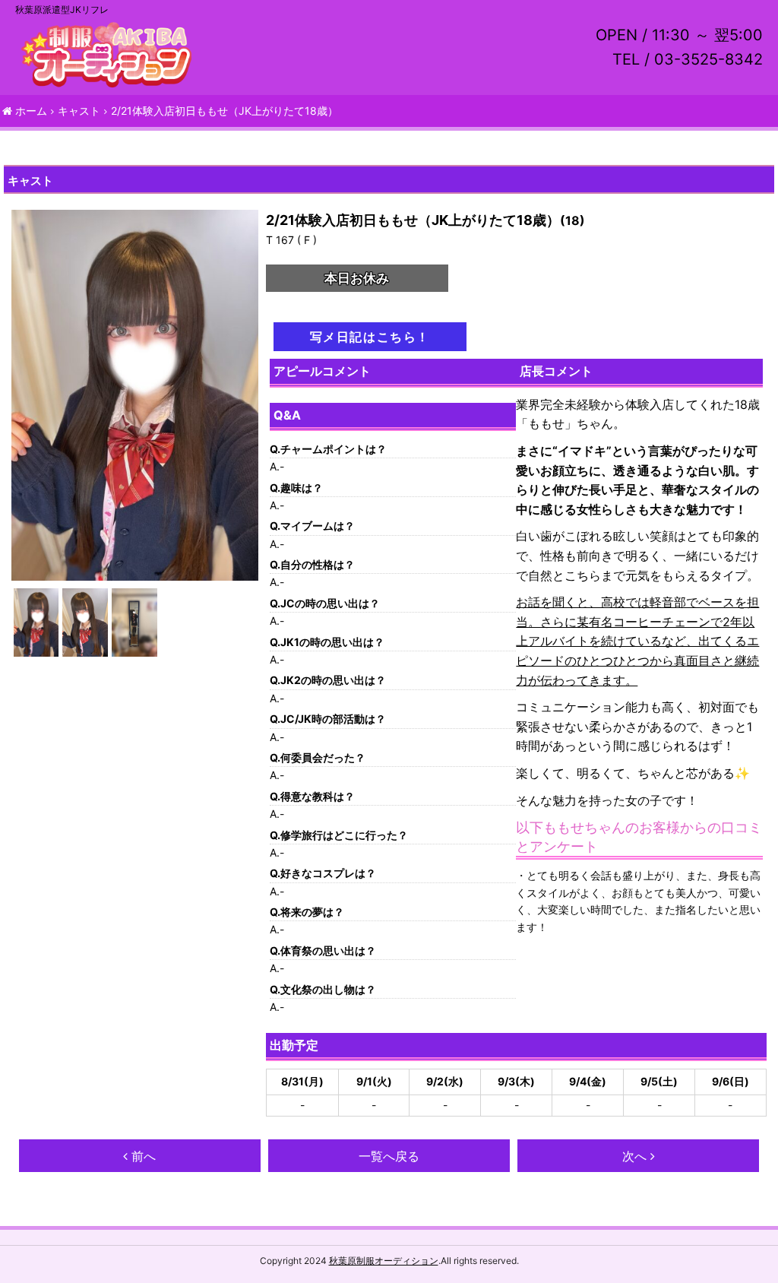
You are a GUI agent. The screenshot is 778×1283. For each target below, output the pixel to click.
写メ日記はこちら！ (370, 336)
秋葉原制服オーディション (383, 1260)
